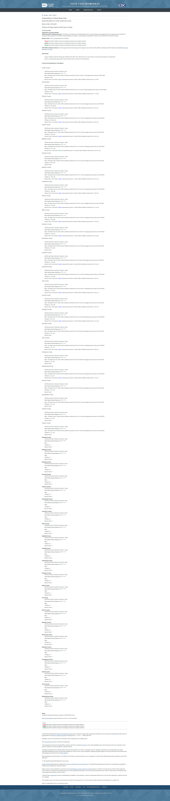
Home (70, 10)
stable (59, 79)
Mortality (46, 15)
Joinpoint (84, 745)
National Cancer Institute (100, 793)
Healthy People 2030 (47, 764)
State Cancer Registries (48, 718)
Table (50, 15)
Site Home (66, 787)
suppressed (53, 775)
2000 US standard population (59, 735)
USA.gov (109, 793)
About (77, 10)
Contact (99, 10)
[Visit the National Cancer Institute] (48, 4)
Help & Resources (88, 10)
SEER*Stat (115, 734)
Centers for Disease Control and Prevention (77, 764)
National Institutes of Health (87, 793)
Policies (72, 787)
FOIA (84, 787)
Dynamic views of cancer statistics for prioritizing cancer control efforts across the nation (85, 6)
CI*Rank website (63, 753)
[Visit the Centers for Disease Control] (122, 4)
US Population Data (49, 742)
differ (59, 746)
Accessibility (78, 787)
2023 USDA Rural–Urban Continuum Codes (80, 769)
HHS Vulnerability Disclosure (93, 787)
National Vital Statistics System (64, 734)
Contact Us (104, 787)
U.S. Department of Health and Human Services (69, 793)
